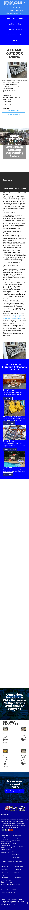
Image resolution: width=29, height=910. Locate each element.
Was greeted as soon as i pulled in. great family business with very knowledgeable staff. (14, 676)
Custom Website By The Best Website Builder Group (14, 902)
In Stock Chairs (9, 423)
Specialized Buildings (15, 24)
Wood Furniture (5, 869)
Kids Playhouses (16, 857)
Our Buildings (15, 838)
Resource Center (11, 35)
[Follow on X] (6, 830)
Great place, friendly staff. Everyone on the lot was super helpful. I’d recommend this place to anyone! (14, 621)
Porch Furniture (5, 872)
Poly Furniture (4, 866)
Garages (20, 18)
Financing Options (14, 114)
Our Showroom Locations (14, 7)
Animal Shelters (15, 854)
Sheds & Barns (11, 18)
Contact (15, 40)
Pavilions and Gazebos (17, 846)
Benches (24, 80)
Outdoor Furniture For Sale (7, 864)
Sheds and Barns (16, 840)
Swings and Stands (10, 449)
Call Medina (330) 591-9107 (14, 13)
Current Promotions (19, 864)
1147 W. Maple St (5, 840)
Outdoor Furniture (14, 29)
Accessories (8, 474)
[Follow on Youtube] (11, 830)
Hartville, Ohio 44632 (6, 841)
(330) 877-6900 (5, 843)
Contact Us (17, 875)
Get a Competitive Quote (14, 791)
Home (4, 80)
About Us (16, 872)
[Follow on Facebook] (3, 830)
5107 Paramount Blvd (6, 847)
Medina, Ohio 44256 (6, 849)
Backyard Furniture (5, 875)
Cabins (13, 851)
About (21, 35)
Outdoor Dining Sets (6, 880)
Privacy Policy (17, 877)
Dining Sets (7, 398)
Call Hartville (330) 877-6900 (14, 10)
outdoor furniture (17, 315)
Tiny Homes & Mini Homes (18, 849)
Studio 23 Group (12, 904)
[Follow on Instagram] (9, 830)
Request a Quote (13, 111)
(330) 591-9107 (5, 852)
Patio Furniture (4, 877)
